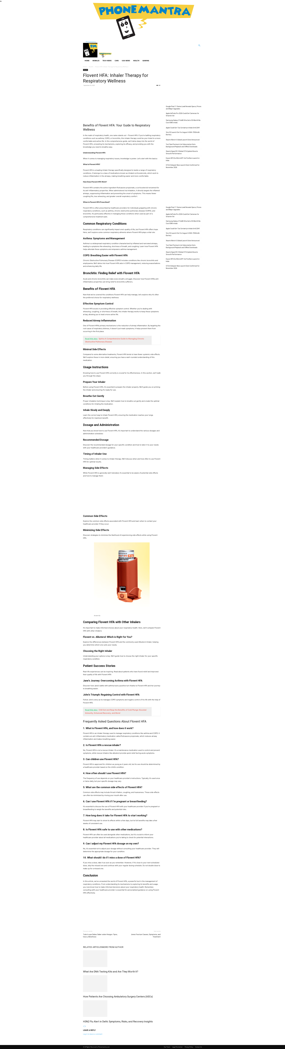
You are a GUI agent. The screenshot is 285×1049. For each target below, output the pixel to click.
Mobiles (96, 61)
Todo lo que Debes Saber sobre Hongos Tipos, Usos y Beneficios (100, 935)
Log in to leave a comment (92, 1034)
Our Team (167, 1047)
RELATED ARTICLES (92, 947)
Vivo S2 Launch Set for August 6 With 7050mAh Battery (183, 133)
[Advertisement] (122, 104)
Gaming (145, 61)
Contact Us (198, 1047)
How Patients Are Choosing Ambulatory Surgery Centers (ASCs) (118, 996)
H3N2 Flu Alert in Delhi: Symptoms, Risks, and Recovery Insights (118, 1021)
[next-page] (85, 1026)
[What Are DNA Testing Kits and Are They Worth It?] (122, 958)
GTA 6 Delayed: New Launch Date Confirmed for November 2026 (183, 166)
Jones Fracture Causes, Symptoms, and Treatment (146, 935)
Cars (117, 61)
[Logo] (90, 57)
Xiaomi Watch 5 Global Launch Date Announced (183, 140)
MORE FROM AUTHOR (112, 947)
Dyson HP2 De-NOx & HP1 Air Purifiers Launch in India (183, 159)
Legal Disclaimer (177, 1047)
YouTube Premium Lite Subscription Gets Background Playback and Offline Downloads (181, 145)
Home (87, 61)
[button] (199, 46)
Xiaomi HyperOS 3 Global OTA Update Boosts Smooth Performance (182, 152)
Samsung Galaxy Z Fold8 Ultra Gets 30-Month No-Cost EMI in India (183, 121)
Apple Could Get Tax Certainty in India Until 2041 (183, 128)
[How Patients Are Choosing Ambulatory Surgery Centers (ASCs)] (122, 983)
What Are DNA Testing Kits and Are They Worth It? (110, 971)
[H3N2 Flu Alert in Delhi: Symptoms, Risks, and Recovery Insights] (122, 1008)
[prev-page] (84, 1026)
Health (136, 61)
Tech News (107, 61)
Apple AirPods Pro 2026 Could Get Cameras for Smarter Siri (182, 114)
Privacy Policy (189, 1047)
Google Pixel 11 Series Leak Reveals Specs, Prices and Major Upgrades (183, 108)
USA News (126, 61)
